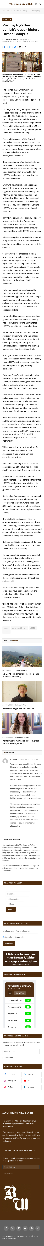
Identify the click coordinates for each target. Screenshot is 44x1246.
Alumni (6, 628)
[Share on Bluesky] (14, 47)
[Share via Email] (19, 47)
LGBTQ (32, 628)
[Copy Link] (24, 47)
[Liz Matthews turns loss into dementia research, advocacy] (22, 656)
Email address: (8, 931)
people (6, 632)
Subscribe (9, 1057)
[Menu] (4, 4)
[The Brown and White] (21, 4)
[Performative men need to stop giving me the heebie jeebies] (22, 723)
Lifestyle (7, 19)
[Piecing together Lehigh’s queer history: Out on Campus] (22, 62)
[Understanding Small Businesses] (22, 691)
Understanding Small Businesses (18, 709)
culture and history (19, 628)
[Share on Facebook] (4, 47)
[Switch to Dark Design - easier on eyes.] (36, 4)
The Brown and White (24, 1236)
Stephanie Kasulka (11, 39)
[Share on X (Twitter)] (9, 47)
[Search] (40, 4)
